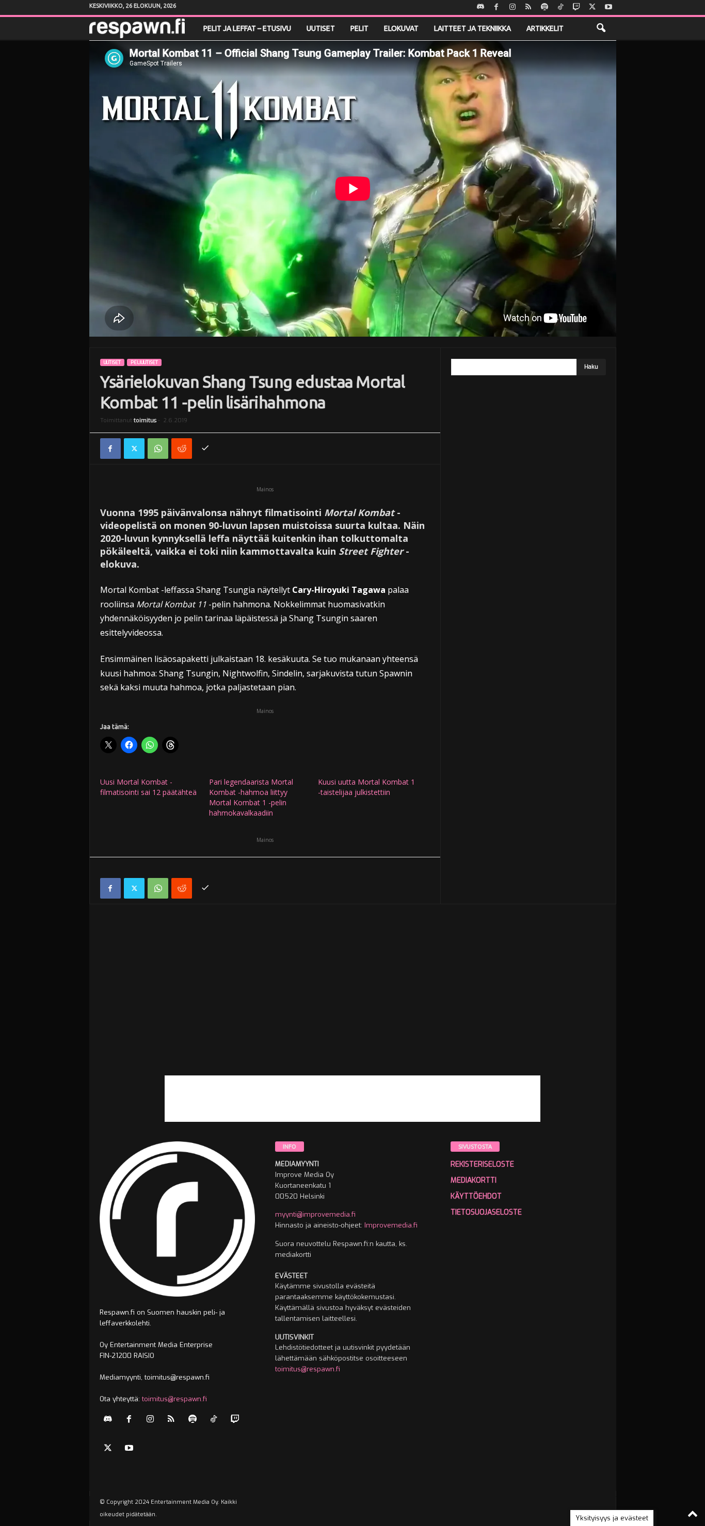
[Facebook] (496, 7)
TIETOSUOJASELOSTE (486, 1212)
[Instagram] (512, 7)
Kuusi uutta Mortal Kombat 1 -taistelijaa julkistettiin (366, 787)
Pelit (359, 28)
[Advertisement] (352, 1003)
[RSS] (528, 7)
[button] (600, 28)
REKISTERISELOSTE (482, 1164)
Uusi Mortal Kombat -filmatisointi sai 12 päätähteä (148, 787)
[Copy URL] (205, 448)
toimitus (145, 420)
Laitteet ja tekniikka (472, 28)
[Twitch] (576, 7)
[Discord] (480, 7)
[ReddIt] (181, 448)
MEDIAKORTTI (473, 1180)
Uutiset (321, 28)
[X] (592, 7)
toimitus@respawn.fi (174, 1399)
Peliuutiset (144, 362)
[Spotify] (544, 7)
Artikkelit (545, 28)
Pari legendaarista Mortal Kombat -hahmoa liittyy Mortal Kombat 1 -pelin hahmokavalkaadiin (251, 797)
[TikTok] (560, 7)
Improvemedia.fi (391, 1225)
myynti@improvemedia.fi (315, 1214)
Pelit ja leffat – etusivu (247, 28)
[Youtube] (608, 7)
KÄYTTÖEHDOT (476, 1196)
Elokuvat (401, 28)
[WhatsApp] (158, 448)
